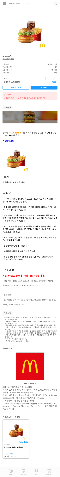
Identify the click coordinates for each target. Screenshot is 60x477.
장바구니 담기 (16, 87)
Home (23, 474)
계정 (36, 474)
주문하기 (44, 87)
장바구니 (49, 474)
